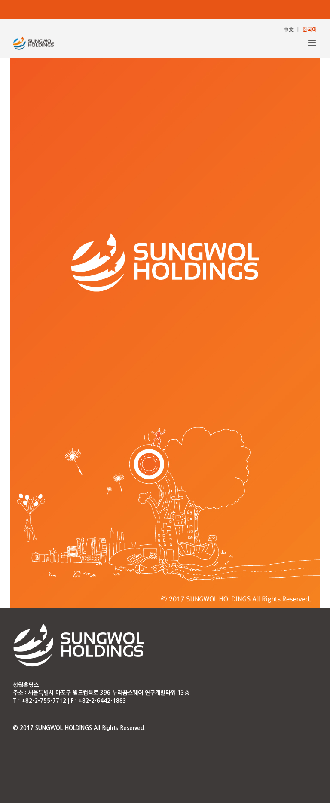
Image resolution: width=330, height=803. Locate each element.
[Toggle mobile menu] (312, 42)
